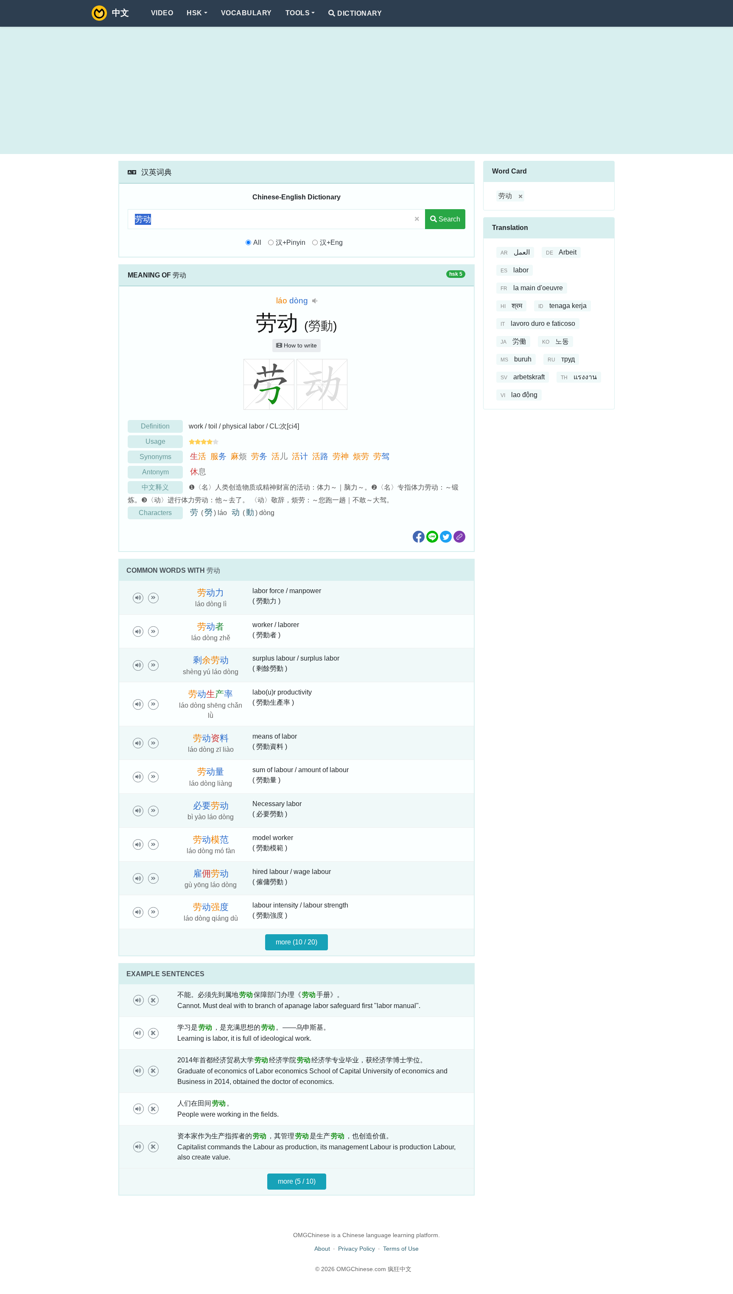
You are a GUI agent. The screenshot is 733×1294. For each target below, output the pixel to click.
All (257, 242)
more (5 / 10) (297, 1181)
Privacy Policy (356, 1248)
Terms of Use (401, 1248)
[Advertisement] (366, 90)
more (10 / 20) (296, 942)
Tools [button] (297, 13)
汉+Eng (331, 242)
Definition (155, 426)
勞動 (320, 326)
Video (162, 13)
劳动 (505, 195)
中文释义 (155, 487)
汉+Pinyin (290, 242)
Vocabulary (246, 13)
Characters (155, 512)
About (322, 1248)
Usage (155, 441)
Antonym (155, 472)
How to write (299, 345)
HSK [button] (194, 13)
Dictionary (359, 13)
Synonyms (155, 456)
